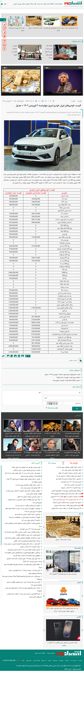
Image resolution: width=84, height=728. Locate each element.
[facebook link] (4, 32)
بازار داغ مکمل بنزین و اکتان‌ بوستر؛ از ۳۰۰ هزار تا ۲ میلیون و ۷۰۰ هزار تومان (62, 575)
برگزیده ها (74, 463)
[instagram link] (4, 28)
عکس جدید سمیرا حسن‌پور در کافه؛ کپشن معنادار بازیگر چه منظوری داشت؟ (13, 436)
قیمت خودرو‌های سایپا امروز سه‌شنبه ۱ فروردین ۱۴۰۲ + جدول (62, 374)
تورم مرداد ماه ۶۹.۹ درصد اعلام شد (71, 482)
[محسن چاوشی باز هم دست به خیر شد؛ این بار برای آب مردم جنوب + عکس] (12, 444)
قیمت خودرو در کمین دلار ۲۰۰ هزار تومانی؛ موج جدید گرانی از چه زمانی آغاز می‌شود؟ (62, 609)
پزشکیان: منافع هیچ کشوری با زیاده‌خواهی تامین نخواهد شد (22, 553)
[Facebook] (11, 356)
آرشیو (49, 660)
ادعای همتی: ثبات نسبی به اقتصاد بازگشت (28, 535)
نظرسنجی (28, 660)
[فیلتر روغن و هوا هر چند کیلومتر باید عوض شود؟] (71, 425)
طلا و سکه (34, 4)
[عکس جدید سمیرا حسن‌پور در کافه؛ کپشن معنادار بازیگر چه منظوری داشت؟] (12, 425)
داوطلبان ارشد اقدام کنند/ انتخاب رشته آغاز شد (26, 555)
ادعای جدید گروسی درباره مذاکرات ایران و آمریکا (67, 502)
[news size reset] (49, 101)
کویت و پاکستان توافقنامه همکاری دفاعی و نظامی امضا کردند (22, 538)
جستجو (55, 660)
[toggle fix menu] (3, 19)
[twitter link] (4, 36)
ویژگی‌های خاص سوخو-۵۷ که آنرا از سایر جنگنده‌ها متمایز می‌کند (62, 644)
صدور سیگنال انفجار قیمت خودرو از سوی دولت (66, 380)
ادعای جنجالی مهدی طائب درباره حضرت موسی (67, 505)
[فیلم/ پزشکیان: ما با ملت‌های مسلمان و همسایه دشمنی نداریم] (63, 82)
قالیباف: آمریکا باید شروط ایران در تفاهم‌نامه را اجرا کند (24, 517)
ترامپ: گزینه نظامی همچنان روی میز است (68, 467)
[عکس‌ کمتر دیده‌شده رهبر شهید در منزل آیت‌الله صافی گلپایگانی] (21, 82)
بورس (19, 4)
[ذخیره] (42, 101)
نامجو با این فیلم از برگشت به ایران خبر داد (68, 476)
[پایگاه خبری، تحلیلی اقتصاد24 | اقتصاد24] (69, 4)
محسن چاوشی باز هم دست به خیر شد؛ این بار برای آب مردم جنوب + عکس (13, 455)
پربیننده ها (52, 463)
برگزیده (73, 101)
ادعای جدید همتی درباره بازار (72, 485)
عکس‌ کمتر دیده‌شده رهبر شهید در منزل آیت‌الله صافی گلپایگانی (23, 91)
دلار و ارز (39, 4)
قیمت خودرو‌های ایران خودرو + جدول (51, 29)
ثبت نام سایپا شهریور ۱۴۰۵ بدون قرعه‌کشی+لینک (67, 499)
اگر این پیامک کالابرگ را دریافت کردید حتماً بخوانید (66, 508)
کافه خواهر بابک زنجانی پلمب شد (71, 470)
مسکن (23, 4)
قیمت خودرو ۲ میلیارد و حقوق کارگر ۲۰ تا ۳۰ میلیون (66, 496)
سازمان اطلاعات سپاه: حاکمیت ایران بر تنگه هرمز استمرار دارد (22, 532)
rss (23, 660)
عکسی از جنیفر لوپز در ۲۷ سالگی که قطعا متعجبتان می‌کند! (52, 455)
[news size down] (45, 101)
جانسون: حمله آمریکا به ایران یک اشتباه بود (68, 479)
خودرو (28, 4)
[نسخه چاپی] (36, 101)
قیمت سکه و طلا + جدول (35, 28)
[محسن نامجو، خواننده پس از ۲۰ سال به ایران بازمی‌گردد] (32, 425)
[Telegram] (15, 356)
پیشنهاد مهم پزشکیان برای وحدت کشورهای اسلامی (66, 491)
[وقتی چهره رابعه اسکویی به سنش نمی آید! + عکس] (71, 444)
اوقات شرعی (36, 660)
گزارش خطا (22, 356)
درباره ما (80, 660)
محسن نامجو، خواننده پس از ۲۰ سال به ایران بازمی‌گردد (24, 550)
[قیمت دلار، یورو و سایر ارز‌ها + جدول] (15, 21)
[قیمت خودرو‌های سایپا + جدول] (69, 21)
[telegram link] (4, 24)
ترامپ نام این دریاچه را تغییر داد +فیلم (70, 473)
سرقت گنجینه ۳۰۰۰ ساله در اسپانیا (71, 488)
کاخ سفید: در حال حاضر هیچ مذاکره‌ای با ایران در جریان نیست (22, 544)
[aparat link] (4, 40)
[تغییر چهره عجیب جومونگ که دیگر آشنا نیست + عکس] (32, 444)
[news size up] (53, 101)
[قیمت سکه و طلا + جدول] (33, 21)
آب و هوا (44, 660)
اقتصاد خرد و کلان (48, 4)
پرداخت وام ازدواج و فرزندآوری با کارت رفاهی (27, 541)
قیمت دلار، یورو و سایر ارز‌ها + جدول (16, 29)
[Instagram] (19, 356)
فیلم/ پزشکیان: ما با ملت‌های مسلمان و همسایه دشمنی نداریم (65, 91)
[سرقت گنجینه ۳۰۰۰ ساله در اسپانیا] (52, 425)
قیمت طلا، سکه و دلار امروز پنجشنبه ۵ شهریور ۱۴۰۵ (66, 494)
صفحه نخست (58, 4)
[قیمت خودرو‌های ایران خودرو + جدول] (51, 21)
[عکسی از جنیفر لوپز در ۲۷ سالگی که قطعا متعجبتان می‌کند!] (52, 444)
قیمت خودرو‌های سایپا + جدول (69, 28)
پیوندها (61, 660)
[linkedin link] (4, 44)
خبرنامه (67, 660)
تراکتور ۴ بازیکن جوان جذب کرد (31, 520)
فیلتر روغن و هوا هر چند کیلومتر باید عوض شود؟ (26, 467)
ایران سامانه (67, 669)
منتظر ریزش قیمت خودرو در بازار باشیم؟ (68, 377)
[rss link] (4, 49)
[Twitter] (8, 356)
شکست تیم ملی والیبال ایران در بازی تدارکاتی (26, 470)
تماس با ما (73, 660)
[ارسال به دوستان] (39, 101)
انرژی (15, 4)
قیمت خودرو (73, 360)
